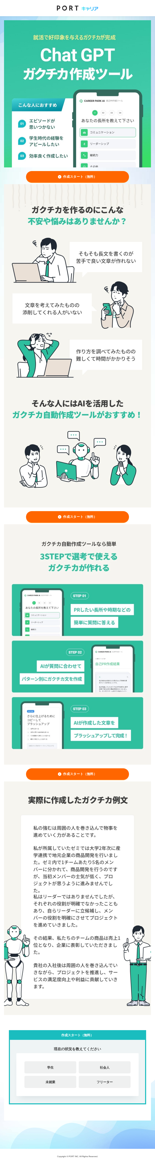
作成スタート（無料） (80, 176)
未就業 (50, 1082)
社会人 (105, 1067)
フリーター (105, 1082)
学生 (50, 1067)
